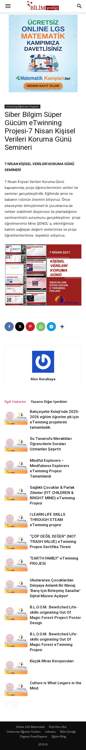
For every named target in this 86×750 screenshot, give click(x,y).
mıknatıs (50, 732)
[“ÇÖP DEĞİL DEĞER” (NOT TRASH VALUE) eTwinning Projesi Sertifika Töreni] (16, 541)
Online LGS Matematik (30, 727)
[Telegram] (51, 326)
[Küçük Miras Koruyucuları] (16, 666)
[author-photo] (43, 373)
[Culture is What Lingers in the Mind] (16, 688)
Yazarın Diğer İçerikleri (49, 402)
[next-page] (15, 705)
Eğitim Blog (59, 736)
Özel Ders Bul (57, 727)
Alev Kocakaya (43, 379)
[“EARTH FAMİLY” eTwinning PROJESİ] (16, 563)
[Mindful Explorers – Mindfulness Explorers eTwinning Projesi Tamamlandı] (16, 466)
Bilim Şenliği (68, 732)
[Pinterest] (30, 326)
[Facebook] (9, 326)
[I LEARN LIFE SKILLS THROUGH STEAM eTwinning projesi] (16, 520)
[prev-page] (7, 705)
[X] (19, 326)
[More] (62, 326)
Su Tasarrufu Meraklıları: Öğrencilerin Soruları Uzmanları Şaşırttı (51, 443)
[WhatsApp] (40, 326)
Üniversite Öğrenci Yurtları (24, 732)
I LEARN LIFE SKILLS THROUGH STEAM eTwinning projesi (47, 519)
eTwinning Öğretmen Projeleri (22, 106)
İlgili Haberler (15, 402)
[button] (7, 6)
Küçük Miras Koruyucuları (52, 661)
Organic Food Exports (33, 736)
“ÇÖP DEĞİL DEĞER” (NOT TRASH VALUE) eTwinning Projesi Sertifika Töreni (53, 541)
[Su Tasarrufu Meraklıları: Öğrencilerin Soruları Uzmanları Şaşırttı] (16, 444)
